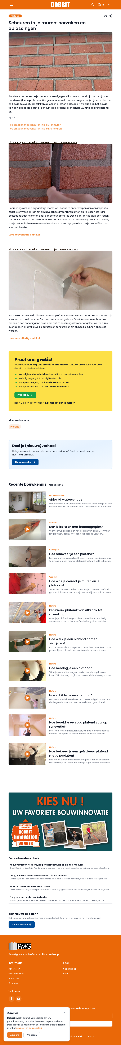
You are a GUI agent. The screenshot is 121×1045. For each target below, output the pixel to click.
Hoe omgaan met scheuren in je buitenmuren (35, 125)
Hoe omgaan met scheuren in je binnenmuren (35, 128)
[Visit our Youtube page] (19, 999)
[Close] (64, 1012)
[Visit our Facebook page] (11, 999)
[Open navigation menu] (11, 5)
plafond (14, 426)
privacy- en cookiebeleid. (29, 1028)
